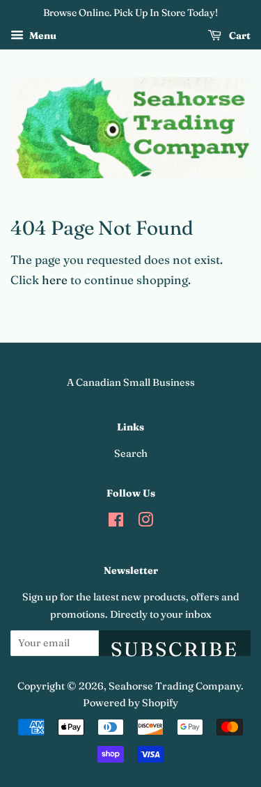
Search (131, 453)
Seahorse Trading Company (175, 686)
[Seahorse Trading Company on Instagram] (145, 522)
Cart (239, 35)
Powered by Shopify (130, 702)
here (55, 279)
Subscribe (175, 646)
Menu (41, 35)
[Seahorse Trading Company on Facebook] (116, 522)
